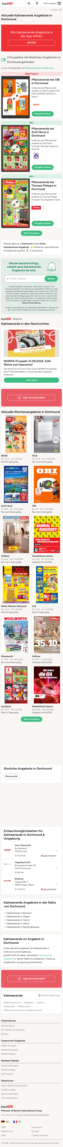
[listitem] (16, 439)
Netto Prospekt (8, 1070)
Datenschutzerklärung (31, 303)
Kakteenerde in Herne (17, 923)
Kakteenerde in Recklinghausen (22, 927)
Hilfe (3, 1127)
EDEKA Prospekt (8, 1046)
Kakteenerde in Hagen (18, 916)
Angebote (28, 1003)
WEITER (31, 42)
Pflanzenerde (24, 1006)
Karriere (4, 1034)
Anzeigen (54, 10)
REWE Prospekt (8, 1054)
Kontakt (35, 1131)
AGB (3, 1135)
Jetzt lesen (31, 380)
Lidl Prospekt (7, 1074)
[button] (31, 95)
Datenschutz (7, 1131)
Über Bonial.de (8, 1026)
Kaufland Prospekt (9, 1050)
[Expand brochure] (15, 97)
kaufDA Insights (8, 1090)
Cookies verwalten (40, 1135)
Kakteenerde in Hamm (18, 920)
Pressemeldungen (9, 1098)
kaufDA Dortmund (12, 1003)
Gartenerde (9, 1006)
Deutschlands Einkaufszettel (14, 1085)
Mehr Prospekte (31, 233)
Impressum (37, 1127)
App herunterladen (9, 1094)
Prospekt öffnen (43, 114)
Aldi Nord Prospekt (9, 1065)
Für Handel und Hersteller (13, 1030)
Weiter (51, 278)
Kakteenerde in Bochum (19, 913)
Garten (40, 1003)
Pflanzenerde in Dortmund (39, 68)
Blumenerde (11, 776)
